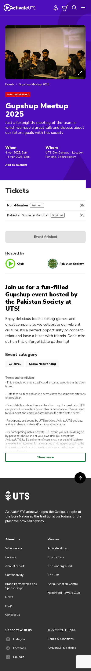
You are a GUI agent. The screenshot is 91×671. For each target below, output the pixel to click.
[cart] (65, 7)
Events (9, 84)
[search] (74, 7)
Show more (45, 457)
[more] (83, 7)
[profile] (56, 7)
